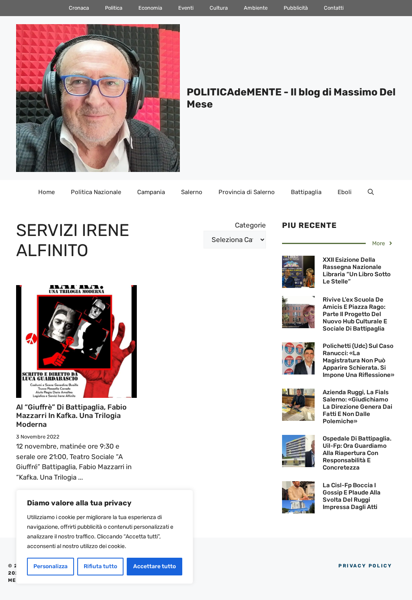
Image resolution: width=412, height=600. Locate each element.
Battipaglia (306, 192)
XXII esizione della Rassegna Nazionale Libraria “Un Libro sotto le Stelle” (357, 270)
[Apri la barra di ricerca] (371, 192)
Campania (151, 192)
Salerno (191, 192)
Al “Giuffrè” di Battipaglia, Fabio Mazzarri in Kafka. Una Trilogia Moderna (71, 416)
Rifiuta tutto (100, 566)
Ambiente (256, 8)
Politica (113, 8)
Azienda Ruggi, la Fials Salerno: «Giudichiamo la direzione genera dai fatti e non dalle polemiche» (357, 407)
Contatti (334, 8)
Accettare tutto (154, 566)
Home (46, 192)
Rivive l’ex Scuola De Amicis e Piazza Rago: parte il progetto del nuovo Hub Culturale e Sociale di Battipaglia (355, 314)
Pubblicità (296, 8)
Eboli (345, 192)
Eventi (186, 8)
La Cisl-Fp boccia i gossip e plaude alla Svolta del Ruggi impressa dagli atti (352, 496)
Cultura (219, 8)
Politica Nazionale (96, 192)
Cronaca (79, 8)
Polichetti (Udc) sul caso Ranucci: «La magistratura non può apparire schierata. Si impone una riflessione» (358, 360)
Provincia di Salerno (246, 192)
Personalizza (50, 566)
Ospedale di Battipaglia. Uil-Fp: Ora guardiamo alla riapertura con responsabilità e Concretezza (357, 453)
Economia (150, 8)
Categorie (250, 225)
